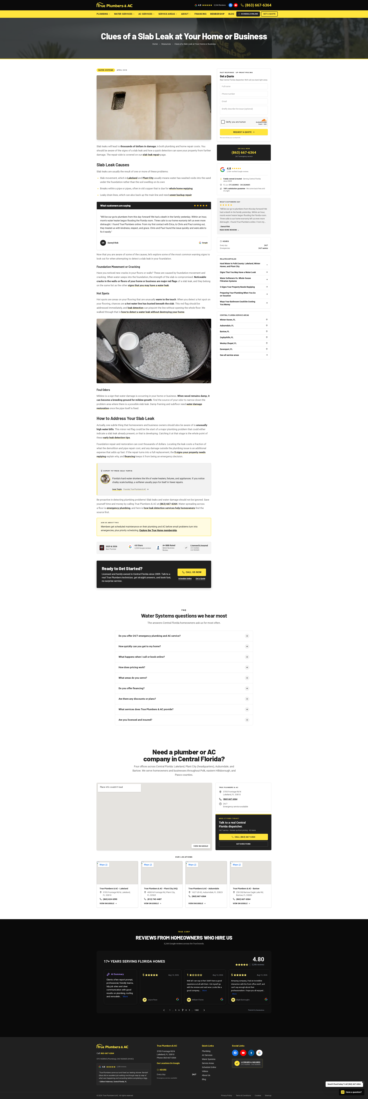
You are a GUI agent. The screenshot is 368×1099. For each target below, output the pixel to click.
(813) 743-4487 (154, 899)
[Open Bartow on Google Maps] (250, 872)
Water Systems (208, 1059)
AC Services (145, 14)
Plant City (148, 178)
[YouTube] (236, 5)
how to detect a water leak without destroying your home (152, 312)
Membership (217, 14)
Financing (200, 14)
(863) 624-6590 (110, 899)
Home (155, 44)
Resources (166, 44)
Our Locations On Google (168, 1063)
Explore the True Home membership (158, 530)
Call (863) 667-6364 (245, 837)
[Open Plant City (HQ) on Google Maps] (161, 872)
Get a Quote (269, 14)
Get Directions (243, 844)
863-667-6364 (107, 1053)
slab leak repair (151, 154)
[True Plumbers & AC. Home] (115, 5)
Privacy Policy (226, 1096)
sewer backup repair (180, 194)
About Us (206, 1075)
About (184, 14)
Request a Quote (242, 132)
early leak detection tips (116, 437)
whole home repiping (181, 188)
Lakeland (132, 178)
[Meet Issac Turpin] (105, 479)
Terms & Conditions (243, 1096)
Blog (231, 14)
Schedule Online (249, 14)
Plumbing (102, 14)
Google (205, 243)
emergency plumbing (118, 508)
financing (129, 456)
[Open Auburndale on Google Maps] (206, 872)
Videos (205, 1071)
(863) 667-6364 (168, 503)
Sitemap (268, 1096)
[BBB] (251, 1053)
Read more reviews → (229, 230)
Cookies (258, 1096)
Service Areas (166, 14)
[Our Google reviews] (259, 1053)
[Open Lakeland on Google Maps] (117, 872)
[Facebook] (231, 5)
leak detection (135, 307)
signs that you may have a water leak (148, 285)
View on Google (200, 846)
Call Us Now (193, 572)
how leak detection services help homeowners (169, 508)
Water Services (123, 14)
